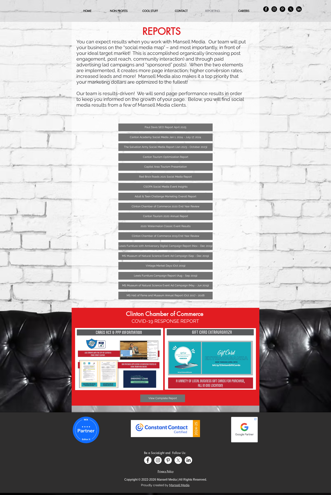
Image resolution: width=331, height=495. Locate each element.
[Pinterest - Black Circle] (282, 9)
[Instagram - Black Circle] (274, 9)
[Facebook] (148, 460)
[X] (178, 460)
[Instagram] (158, 460)
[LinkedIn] (188, 460)
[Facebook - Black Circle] (266, 9)
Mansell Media (179, 485)
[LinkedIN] (299, 9)
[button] (150, 11)
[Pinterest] (168, 460)
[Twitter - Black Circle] (290, 9)
